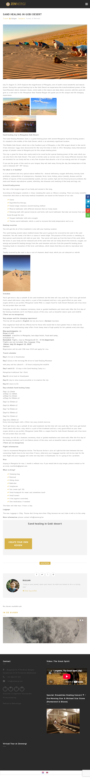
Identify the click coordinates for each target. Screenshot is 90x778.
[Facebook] (5, 689)
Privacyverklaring (9, 698)
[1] (78, 620)
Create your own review (18, 544)
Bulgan (14, 18)
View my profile (30, 591)
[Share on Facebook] (36, 574)
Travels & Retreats (33, 18)
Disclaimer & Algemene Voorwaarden (17, 694)
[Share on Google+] (48, 574)
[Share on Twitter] (42, 574)
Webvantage (16, 703)
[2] (80, 620)
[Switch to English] (47, 772)
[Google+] (16, 689)
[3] (82, 620)
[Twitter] (11, 689)
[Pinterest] (22, 689)
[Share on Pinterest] (53, 574)
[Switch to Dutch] (43, 772)
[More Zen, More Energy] (15, 4)
